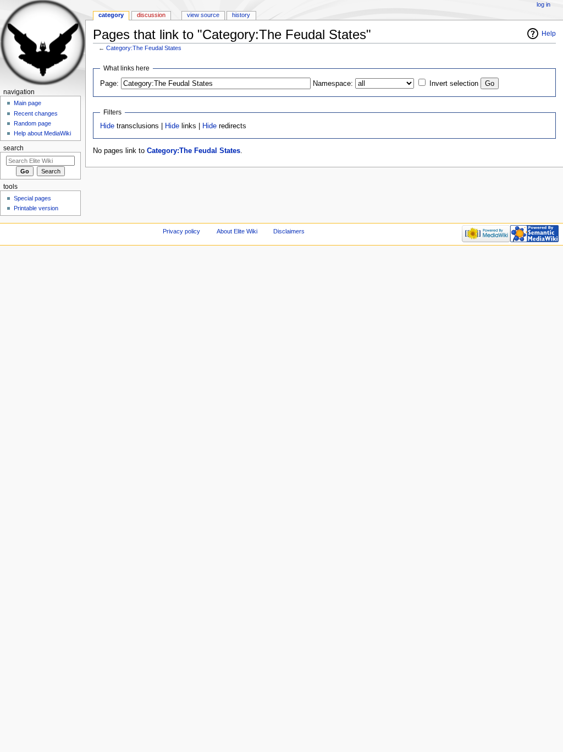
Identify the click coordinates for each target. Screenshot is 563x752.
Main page (27, 103)
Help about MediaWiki (42, 133)
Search (13, 148)
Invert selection (453, 84)
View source (203, 15)
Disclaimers (289, 231)
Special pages (32, 198)
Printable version (36, 208)
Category (111, 15)
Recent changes (36, 113)
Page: (109, 84)
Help (549, 33)
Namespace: (333, 84)
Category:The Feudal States (143, 48)
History (241, 15)
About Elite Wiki (237, 231)
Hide (107, 126)
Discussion (151, 15)
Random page (32, 123)
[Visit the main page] (42, 42)
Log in (543, 4)
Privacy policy (181, 231)
